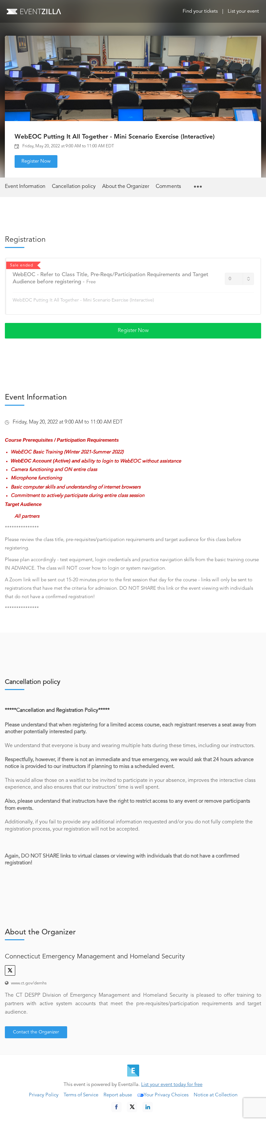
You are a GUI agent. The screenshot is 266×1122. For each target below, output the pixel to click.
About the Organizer (125, 186)
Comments (168, 186)
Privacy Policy (43, 1095)
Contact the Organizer (36, 1032)
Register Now (36, 161)
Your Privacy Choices (166, 1095)
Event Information (25, 186)
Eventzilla (34, 11)
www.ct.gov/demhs (29, 983)
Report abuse (117, 1095)
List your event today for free (171, 1084)
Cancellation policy (74, 186)
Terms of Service (81, 1095)
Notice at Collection (215, 1095)
